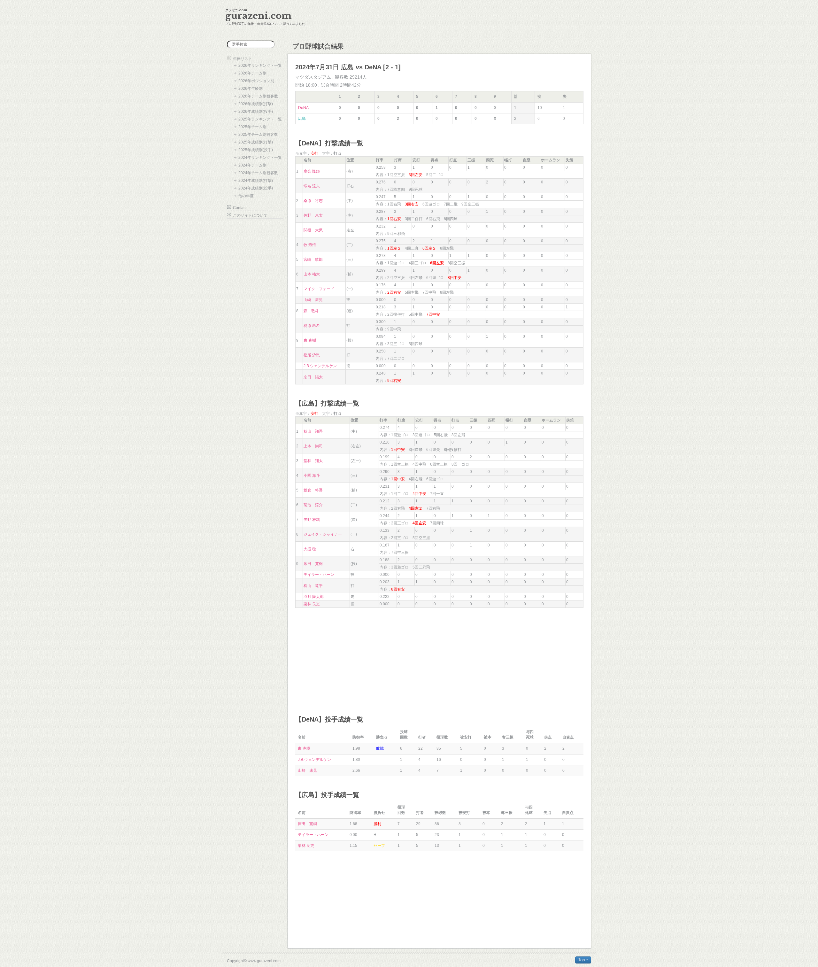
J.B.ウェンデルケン (320, 366)
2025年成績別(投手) (255, 150)
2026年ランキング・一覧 (260, 65)
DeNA (303, 107)
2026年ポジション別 (256, 81)
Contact (239, 207)
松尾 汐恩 (312, 355)
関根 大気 (313, 230)
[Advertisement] (439, 655)
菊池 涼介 (313, 505)
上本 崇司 (313, 446)
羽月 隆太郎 (314, 596)
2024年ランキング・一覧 (260, 157)
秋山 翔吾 (313, 431)
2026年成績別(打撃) (255, 104)
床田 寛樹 (313, 563)
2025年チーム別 (252, 127)
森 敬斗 (311, 311)
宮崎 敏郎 (313, 259)
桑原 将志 (313, 200)
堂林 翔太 (313, 461)
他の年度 (246, 196)
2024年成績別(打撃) (255, 180)
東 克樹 (310, 340)
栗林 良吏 (312, 604)
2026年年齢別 (250, 88)
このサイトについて (250, 215)
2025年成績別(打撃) (255, 142)
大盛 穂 (310, 549)
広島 (302, 118)
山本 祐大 (312, 274)
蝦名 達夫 (312, 186)
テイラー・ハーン (319, 574)
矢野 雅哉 (312, 519)
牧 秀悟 (310, 245)
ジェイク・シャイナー (323, 534)
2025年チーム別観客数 (258, 134)
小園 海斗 (312, 475)
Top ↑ (583, 959)
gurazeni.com (258, 15)
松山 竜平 (313, 586)
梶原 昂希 (312, 325)
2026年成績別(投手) (255, 111)
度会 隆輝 (312, 171)
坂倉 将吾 (313, 490)
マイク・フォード (319, 289)
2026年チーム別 (252, 73)
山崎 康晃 (313, 300)
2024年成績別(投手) (255, 188)
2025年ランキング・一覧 (260, 119)
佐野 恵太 (313, 215)
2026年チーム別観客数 (258, 96)
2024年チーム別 (252, 165)
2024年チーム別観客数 (258, 173)
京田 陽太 (313, 377)
